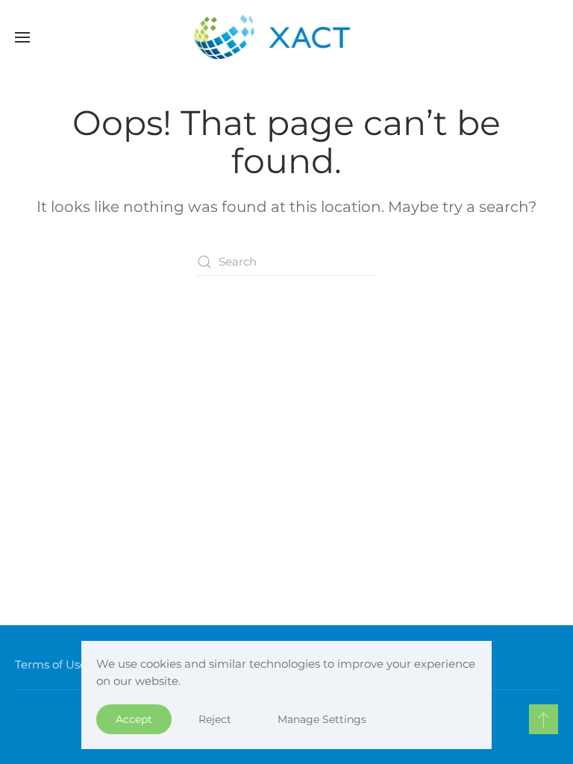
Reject (214, 719)
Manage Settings (322, 719)
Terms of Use (51, 664)
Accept (134, 719)
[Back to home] (287, 37)
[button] (22, 37)
